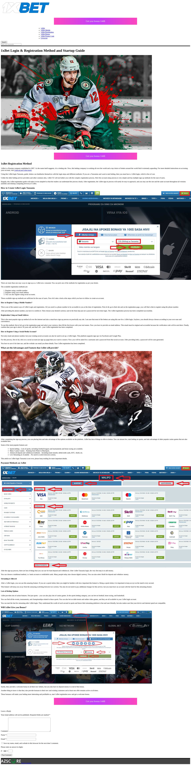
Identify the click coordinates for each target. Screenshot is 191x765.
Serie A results (26, 763)
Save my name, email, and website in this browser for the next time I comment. (31, 743)
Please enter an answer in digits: (12, 747)
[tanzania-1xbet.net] (26, 14)
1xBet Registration (47, 32)
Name (3, 735)
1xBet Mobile (45, 30)
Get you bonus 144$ (95, 21)
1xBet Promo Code (47, 36)
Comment (4, 731)
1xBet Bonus (45, 34)
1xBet (43, 28)
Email (3, 739)
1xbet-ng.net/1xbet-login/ (23, 170)
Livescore (44, 38)
